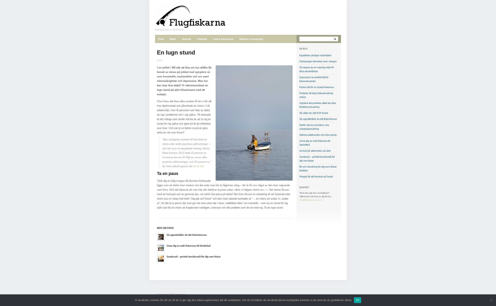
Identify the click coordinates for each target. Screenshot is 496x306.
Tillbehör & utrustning (251, 39)
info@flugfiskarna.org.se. (311, 200)
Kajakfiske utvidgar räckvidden (315, 55)
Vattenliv (186, 39)
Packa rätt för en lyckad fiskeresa (316, 87)
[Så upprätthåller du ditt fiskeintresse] (161, 237)
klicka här (198, 166)
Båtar (173, 39)
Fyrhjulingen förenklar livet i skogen (318, 61)
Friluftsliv (202, 39)
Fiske (161, 39)
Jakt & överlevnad (223, 39)
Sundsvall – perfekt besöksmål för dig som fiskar (194, 256)
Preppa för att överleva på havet (316, 176)
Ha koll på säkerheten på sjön (315, 151)
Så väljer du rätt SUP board (313, 113)
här (266, 189)
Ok (357, 300)
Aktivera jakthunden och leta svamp (318, 135)
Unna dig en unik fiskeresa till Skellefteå (189, 246)
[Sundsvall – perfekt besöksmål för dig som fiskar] (161, 258)
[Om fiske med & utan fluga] (191, 16)
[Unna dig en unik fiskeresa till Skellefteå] (161, 247)
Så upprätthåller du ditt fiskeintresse (187, 235)
